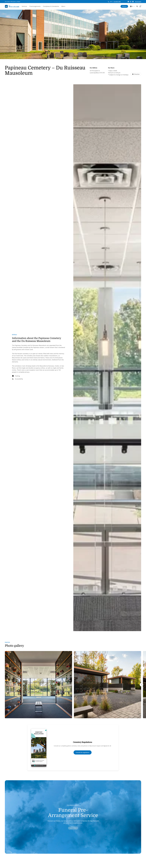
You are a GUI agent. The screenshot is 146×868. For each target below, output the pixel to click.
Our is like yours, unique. (12, 1)
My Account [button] (138, 1)
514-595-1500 (117, 1)
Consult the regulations (82, 752)
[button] (137, 6)
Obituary (124, 6)
